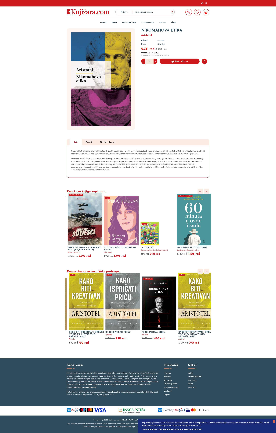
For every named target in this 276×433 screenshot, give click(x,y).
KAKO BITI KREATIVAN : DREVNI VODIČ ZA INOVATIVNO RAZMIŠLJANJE (192, 334)
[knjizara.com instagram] (206, 3)
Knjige (114, 22)
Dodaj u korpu (181, 61)
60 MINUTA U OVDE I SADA (190, 248)
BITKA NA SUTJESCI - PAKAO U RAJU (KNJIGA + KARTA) (82, 249)
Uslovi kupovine (170, 384)
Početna (103, 22)
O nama (167, 373)
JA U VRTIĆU (145, 248)
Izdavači (191, 387)
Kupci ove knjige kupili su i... (87, 191)
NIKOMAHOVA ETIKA (149, 332)
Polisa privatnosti (171, 387)
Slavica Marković (159, 250)
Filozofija (161, 44)
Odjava (167, 394)
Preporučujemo (148, 22)
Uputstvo (168, 391)
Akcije (173, 22)
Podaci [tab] (89, 142)
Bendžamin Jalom (181, 250)
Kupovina (168, 380)
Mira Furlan (106, 252)
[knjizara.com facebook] (202, 3)
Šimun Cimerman (72, 252)
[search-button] (172, 12)
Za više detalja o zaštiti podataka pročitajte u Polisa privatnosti (172, 429)
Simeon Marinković (145, 250)
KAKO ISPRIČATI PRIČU (114, 332)
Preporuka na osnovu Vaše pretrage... (94, 271)
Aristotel (146, 35)
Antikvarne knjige (129, 22)
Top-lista (162, 22)
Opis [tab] (76, 142)
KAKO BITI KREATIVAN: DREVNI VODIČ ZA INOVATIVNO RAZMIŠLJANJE (82, 334)
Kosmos (160, 40)
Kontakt (167, 376)
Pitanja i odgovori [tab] (107, 142)
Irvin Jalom (193, 250)
